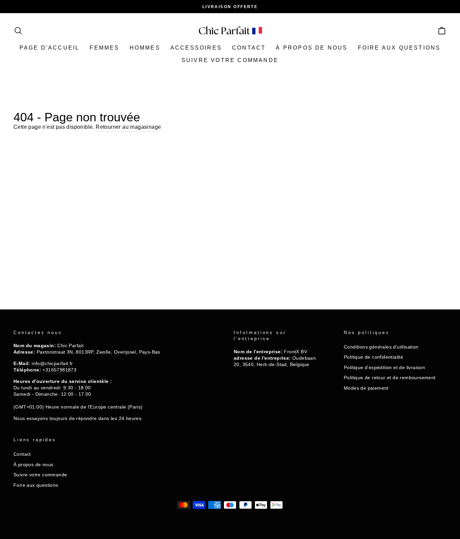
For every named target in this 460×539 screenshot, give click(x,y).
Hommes (145, 48)
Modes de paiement (366, 388)
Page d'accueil (50, 48)
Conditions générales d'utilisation (381, 347)
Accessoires (196, 48)
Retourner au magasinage (128, 127)
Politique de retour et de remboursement (390, 377)
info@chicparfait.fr (52, 363)
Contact (249, 48)
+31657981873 (59, 369)
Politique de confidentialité (373, 357)
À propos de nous (312, 48)
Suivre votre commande (230, 60)
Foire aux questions (399, 48)
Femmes (104, 48)
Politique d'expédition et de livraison (384, 367)
